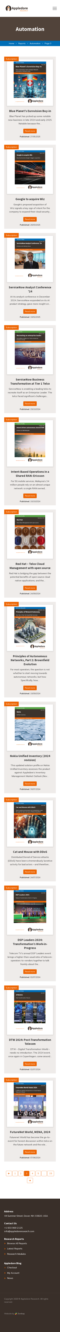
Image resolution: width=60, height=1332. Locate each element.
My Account (13, 1272)
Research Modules (16, 1253)
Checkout (12, 1267)
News (10, 1278)
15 (50, 1173)
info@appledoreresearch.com (19, 1231)
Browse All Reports (17, 1243)
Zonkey (21, 1313)
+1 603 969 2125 (13, 1227)
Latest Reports (14, 1248)
